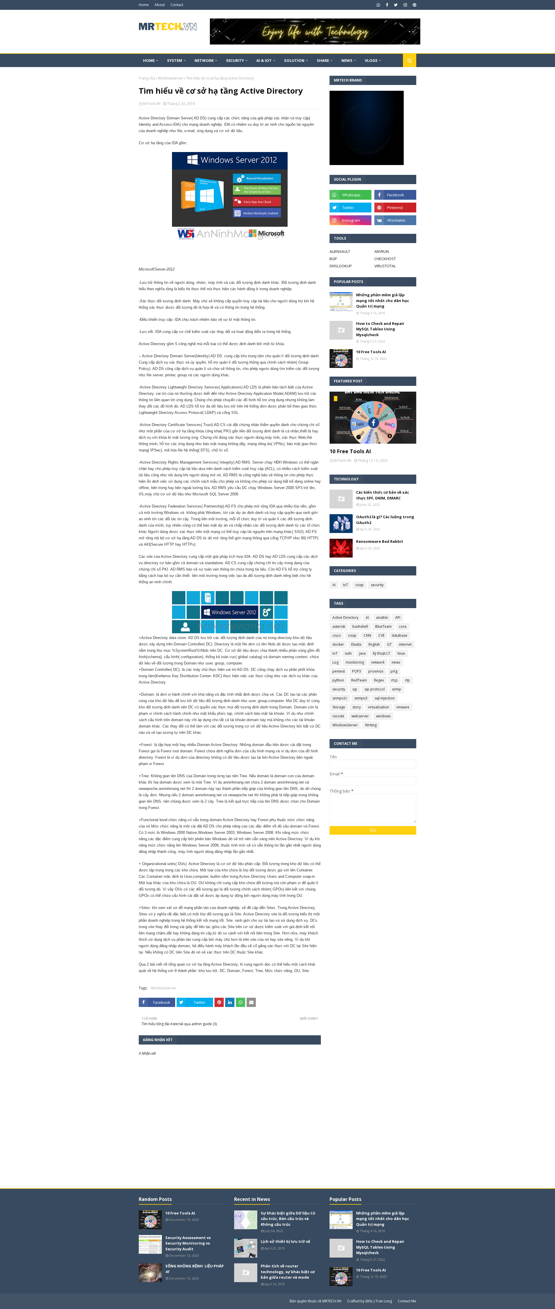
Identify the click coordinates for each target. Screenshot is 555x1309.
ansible (382, 617)
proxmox (375, 671)
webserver (360, 716)
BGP (333, 258)
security (377, 584)
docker (338, 644)
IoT (345, 584)
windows (383, 716)
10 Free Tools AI (371, 351)
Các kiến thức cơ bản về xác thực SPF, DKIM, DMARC (382, 495)
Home (144, 4)
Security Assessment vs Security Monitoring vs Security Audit (188, 1243)
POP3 (356, 671)
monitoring (355, 662)
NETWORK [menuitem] (204, 60)
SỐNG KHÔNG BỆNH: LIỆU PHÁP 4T (194, 1268)
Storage (338, 707)
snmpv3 (360, 698)
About (160, 4)
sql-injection (385, 698)
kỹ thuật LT (381, 653)
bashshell (360, 626)
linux (401, 653)
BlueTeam (383, 626)
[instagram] (405, 5)
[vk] (395, 220)
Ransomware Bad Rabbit (379, 541)
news (396, 662)
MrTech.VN (151, 103)
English (374, 644)
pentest (338, 671)
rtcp (394, 680)
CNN (367, 635)
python (338, 680)
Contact (177, 4)
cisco (336, 635)
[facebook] (387, 5)
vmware (402, 707)
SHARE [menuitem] (323, 60)
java (362, 653)
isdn (348, 653)
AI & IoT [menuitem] (264, 60)
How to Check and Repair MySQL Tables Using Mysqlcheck (380, 329)
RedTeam (359, 680)
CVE (381, 635)
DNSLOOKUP (341, 266)
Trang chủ (147, 78)
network (377, 662)
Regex (379, 680)
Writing (371, 725)
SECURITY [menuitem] (235, 60)
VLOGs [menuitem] (371, 60)
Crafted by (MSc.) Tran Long (369, 1301)
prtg (394, 671)
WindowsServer (170, 78)
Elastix (356, 644)
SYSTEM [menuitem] (174, 60)
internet (405, 644)
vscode (338, 716)
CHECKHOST (385, 258)
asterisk (338, 626)
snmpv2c (339, 698)
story (356, 707)
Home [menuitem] (149, 60)
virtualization (378, 707)
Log (335, 662)
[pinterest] (413, 5)
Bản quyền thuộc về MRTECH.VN (315, 1301)
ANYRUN (381, 251)
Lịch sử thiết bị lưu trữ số (285, 1241)
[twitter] (396, 5)
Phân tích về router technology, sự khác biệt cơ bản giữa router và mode (288, 1271)
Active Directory (345, 617)
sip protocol (375, 689)
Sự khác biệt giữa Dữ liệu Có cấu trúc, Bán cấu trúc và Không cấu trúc (288, 1218)
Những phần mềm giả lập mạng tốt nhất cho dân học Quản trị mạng (382, 300)
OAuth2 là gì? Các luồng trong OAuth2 (385, 519)
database (399, 635)
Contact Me (407, 1301)
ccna (402, 626)
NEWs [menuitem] (346, 60)
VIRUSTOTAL (385, 266)
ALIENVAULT (340, 251)
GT (389, 644)
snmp (396, 689)
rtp (407, 680)
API (397, 617)
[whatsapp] (378, 5)
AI (334, 584)
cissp (359, 584)
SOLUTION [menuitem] (294, 60)
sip (354, 689)
